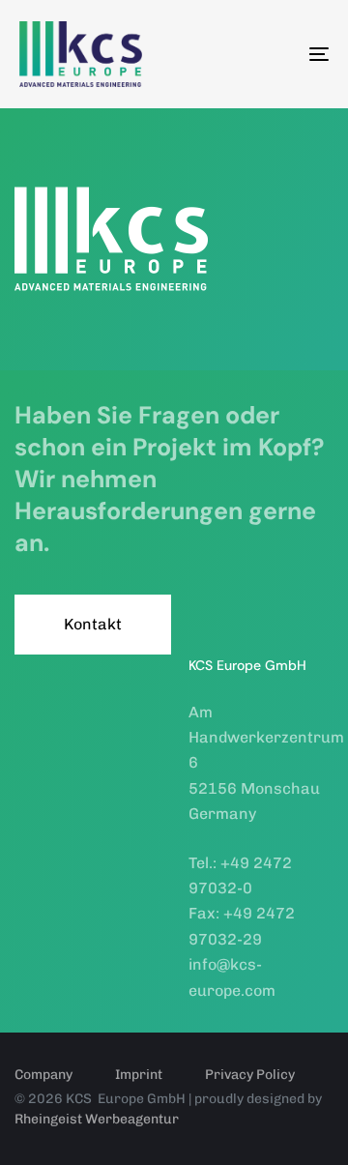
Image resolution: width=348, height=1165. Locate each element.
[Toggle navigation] (277, 54)
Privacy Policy (250, 1074)
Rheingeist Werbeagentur (96, 1119)
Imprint (138, 1074)
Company (43, 1074)
